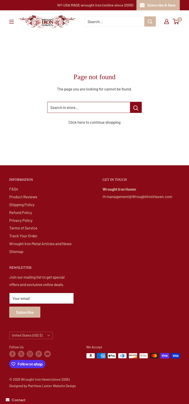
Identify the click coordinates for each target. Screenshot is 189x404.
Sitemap (16, 251)
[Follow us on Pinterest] (38, 353)
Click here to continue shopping (94, 122)
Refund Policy (20, 212)
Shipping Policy (22, 204)
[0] (176, 21)
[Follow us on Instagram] (30, 353)
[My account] (166, 21)
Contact (17, 400)
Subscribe (24, 312)
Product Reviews (23, 196)
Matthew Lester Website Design (52, 386)
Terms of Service (23, 228)
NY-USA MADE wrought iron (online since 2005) (95, 5)
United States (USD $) (27, 335)
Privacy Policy (20, 220)
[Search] (150, 21)
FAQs (13, 189)
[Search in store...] (136, 107)
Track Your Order (23, 235)
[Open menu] (11, 22)
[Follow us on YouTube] (47, 353)
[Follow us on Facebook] (12, 353)
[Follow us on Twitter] (21, 353)
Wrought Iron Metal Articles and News (40, 243)
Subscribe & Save (161, 5)
